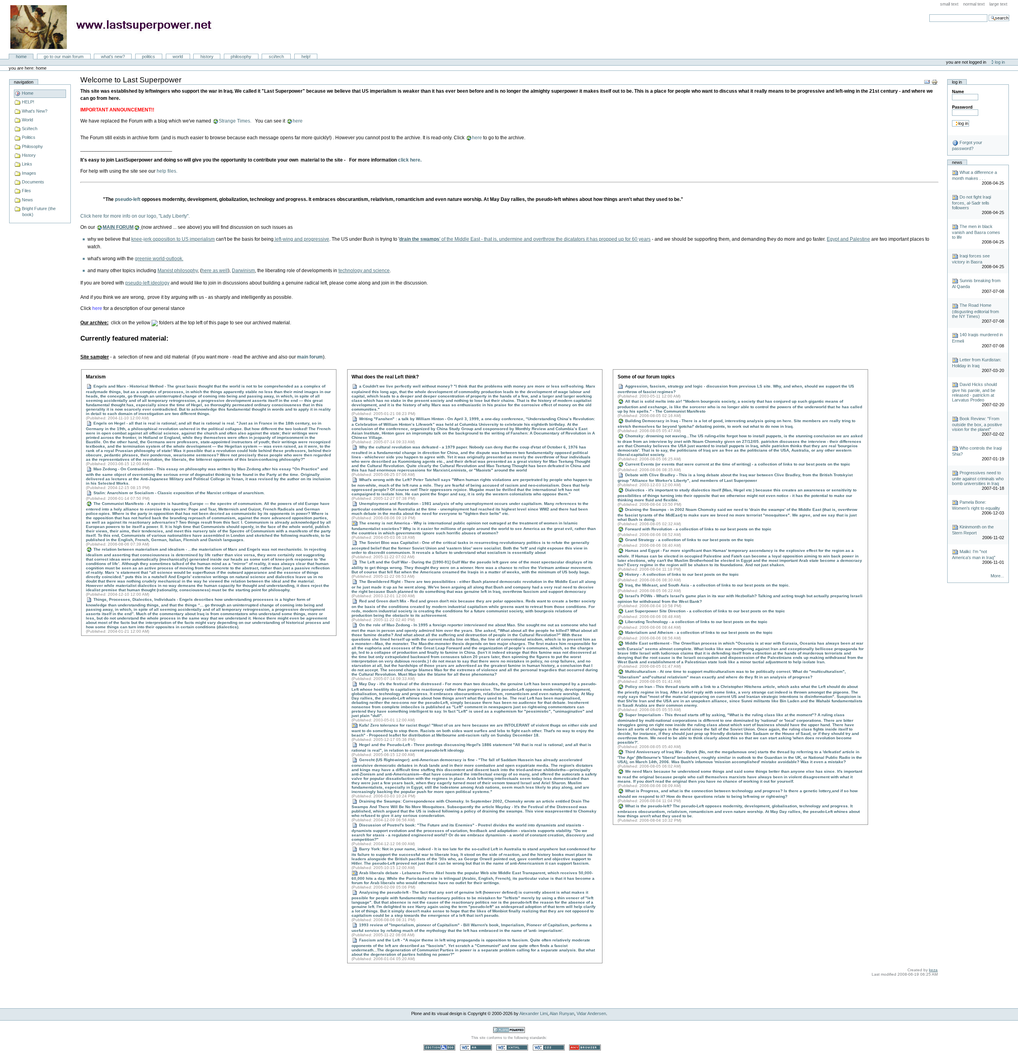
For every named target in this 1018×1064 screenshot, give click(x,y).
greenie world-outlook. (159, 258)
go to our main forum (64, 56)
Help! (306, 56)
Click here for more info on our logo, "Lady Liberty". (135, 216)
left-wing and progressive (301, 239)
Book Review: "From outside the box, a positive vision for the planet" (977, 424)
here (298, 121)
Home (21, 56)
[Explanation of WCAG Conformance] (476, 1047)
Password (962, 107)
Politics (148, 56)
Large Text (998, 4)
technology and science (364, 270)
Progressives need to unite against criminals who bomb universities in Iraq (978, 478)
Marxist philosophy (177, 270)
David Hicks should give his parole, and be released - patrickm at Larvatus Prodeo (974, 392)
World (178, 56)
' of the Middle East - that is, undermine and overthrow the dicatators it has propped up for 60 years (525, 239)
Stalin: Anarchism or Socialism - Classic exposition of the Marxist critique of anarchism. (178, 493)
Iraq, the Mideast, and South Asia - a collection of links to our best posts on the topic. (707, 585)
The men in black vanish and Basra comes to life (976, 232)
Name (958, 91)
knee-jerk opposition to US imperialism (173, 239)
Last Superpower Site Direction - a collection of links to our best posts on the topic (704, 611)
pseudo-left (127, 199)
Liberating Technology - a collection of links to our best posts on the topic (695, 622)
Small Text (949, 4)
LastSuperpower (115, 27)
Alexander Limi (533, 1013)
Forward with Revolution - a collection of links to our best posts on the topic (697, 529)
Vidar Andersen (591, 1013)
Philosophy (241, 56)
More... (997, 575)
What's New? (113, 56)
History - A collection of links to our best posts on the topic (681, 574)
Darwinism (243, 270)
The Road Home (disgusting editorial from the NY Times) (975, 310)
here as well (215, 270)
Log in (1000, 62)
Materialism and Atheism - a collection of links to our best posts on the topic (698, 632)
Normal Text (974, 4)
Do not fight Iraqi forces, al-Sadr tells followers (971, 202)
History (207, 56)
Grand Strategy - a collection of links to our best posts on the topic (689, 540)
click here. (410, 160)
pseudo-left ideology (147, 283)
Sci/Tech (276, 56)
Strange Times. (235, 121)
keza (933, 970)
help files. (167, 171)
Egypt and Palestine (848, 239)
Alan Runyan (562, 1013)
